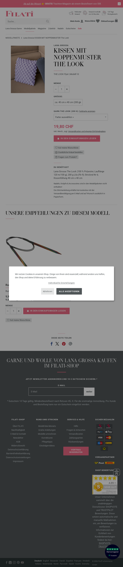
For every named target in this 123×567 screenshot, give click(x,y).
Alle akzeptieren (69, 291)
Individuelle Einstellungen (61, 283)
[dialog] (61, 284)
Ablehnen (47, 291)
